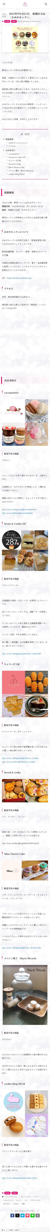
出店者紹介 (10, 150)
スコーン (19, 1200)
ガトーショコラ (26, 1197)
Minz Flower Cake (17, 167)
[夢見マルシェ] (25, 4)
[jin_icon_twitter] (10, 761)
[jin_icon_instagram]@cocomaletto (19, 509)
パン (26, 1200)
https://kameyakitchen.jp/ (19, 277)
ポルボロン (6, 1204)
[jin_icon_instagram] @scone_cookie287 (21, 653)
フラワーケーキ (35, 1200)
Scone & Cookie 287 (17, 157)
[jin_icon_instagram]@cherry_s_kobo (20, 758)
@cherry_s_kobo (27, 761)
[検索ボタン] (46, 4)
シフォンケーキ (8, 1200)
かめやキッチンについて (18, 142)
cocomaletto (14, 153)
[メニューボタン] (4, 4)
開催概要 (9, 139)
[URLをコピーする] (38, 1215)
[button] (12, 1215)
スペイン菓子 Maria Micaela (21, 170)
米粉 (23, 1204)
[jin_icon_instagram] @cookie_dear (19, 1177)
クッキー (36, 1197)
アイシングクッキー (11, 1197)
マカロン (16, 1204)
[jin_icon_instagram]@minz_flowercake (21, 947)
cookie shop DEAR (17, 174)
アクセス (12, 146)
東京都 (7, 21)
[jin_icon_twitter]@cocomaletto (17, 512)
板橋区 (14, 21)
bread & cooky (15, 164)
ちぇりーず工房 (15, 160)
